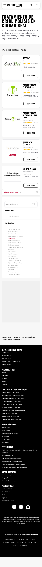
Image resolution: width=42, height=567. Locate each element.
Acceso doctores (7, 489)
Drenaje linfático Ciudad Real (10, 416)
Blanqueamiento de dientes (10, 433)
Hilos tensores (12, 256)
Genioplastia (5, 442)
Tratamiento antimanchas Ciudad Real (13, 410)
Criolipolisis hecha (7, 455)
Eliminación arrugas (14, 240)
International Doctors (8, 501)
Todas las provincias (14, 217)
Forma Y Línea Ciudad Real (29, 86)
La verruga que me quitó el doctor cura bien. (15, 467)
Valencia (4, 378)
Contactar (31, 76)
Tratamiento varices (14, 274)
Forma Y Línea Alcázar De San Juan (30, 115)
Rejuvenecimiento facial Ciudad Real (13, 398)
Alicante (4, 384)
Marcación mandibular (14, 261)
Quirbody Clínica (27, 143)
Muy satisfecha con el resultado (11, 458)
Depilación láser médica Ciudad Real (13, 395)
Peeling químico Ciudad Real (10, 392)
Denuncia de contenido (9, 481)
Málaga (4, 381)
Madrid (4, 372)
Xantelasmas (5, 436)
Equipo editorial (6, 478)
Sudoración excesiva (14, 272)
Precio (23, 50)
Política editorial (30, 542)
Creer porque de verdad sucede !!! (12, 461)
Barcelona (5, 375)
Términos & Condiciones (20, 545)
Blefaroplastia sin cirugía (15, 236)
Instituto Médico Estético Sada (11, 362)
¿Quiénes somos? (7, 475)
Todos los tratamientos (14, 229)
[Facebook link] (21, 507)
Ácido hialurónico (13, 231)
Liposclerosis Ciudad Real (9, 413)
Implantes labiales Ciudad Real (11, 407)
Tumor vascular (6, 439)
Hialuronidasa (12, 252)
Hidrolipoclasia (12, 254)
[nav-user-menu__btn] (37, 5)
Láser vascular (6, 430)
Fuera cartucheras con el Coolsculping (13, 464)
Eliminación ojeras (13, 245)
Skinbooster (11, 269)
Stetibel (27, 58)
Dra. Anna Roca (6, 359)
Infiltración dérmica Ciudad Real (11, 401)
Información (6, 50)
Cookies (32, 539)
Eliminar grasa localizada (15, 247)
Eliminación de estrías (14, 243)
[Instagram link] (14, 507)
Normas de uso (23, 539)
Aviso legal (20, 542)
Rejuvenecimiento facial (15, 263)
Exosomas (11, 249)
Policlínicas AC (6, 365)
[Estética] (15, 5)
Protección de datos (11, 539)
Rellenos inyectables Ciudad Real (12, 419)
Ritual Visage (29, 168)
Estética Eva (5, 353)
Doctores (15, 50)
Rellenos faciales (13, 265)
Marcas (4, 495)
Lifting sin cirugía (13, 258)
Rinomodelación (13, 267)
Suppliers (4, 498)
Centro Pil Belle (6, 356)
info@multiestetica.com (30, 534)
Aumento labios (12, 234)
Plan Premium (6, 492)
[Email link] (28, 507)
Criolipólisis (11, 238)
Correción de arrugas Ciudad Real (12, 404)
